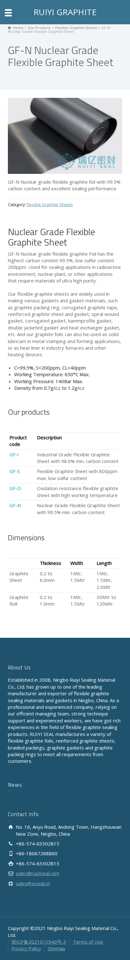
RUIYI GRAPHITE (65, 12)
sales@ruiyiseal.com (37, 873)
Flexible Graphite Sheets (50, 204)
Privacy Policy (26, 948)
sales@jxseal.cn (33, 883)
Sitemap (56, 948)
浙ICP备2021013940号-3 (38, 942)
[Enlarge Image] (65, 136)
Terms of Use (88, 942)
